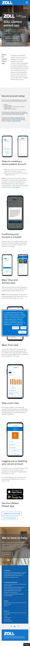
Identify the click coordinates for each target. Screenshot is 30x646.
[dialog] (15, 323)
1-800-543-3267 (16, 121)
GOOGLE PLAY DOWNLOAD (12, 43)
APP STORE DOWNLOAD (11, 38)
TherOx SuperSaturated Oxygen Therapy (12, 590)
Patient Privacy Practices (20, 637)
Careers (5, 616)
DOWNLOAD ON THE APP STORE (11, 513)
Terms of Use (12, 637)
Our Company (7, 614)
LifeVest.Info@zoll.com (8, 548)
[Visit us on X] (18, 626)
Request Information (8, 595)
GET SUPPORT (7, 554)
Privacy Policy (6, 637)
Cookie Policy (7, 324)
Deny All (23, 327)
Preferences (22, 332)
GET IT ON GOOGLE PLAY (9, 518)
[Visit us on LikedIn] (14, 626)
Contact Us (6, 605)
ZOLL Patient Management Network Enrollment (13, 594)
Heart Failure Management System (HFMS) (13, 575)
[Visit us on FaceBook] (11, 626)
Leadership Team (7, 617)
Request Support (7, 604)
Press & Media (7, 619)
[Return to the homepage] (7, 2)
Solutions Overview (8, 585)
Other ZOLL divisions (8, 621)
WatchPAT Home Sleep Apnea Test (11, 577)
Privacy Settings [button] (26, 644)
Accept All (15, 327)
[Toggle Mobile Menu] (27, 2)
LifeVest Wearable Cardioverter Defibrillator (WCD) (14, 573)
